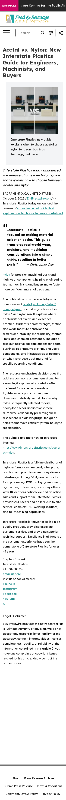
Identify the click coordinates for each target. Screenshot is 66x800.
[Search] (42, 33)
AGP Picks (9, 5)
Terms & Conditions (49, 786)
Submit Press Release (18, 786)
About (16, 778)
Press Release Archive (39, 778)
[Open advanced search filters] (51, 33)
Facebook (10, 594)
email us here (12, 574)
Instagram (10, 589)
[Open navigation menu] (6, 32)
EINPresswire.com (39, 198)
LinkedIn (9, 584)
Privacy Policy (50, 794)
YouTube (9, 598)
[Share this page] (60, 32)
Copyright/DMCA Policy (22, 794)
